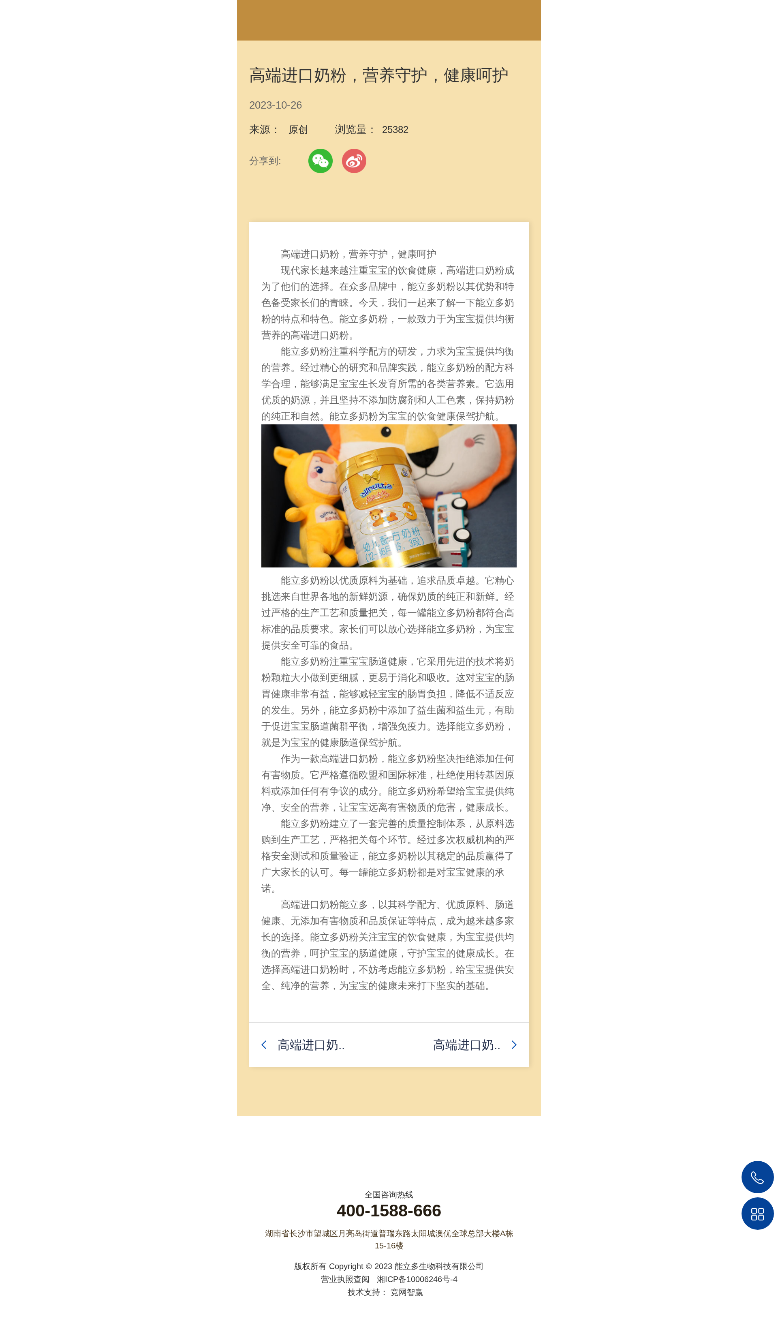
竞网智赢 (407, 1292)
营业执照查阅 (345, 1279)
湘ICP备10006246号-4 (417, 1279)
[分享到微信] (320, 161)
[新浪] (354, 161)
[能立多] (36, 18)
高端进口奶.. (311, 1044)
